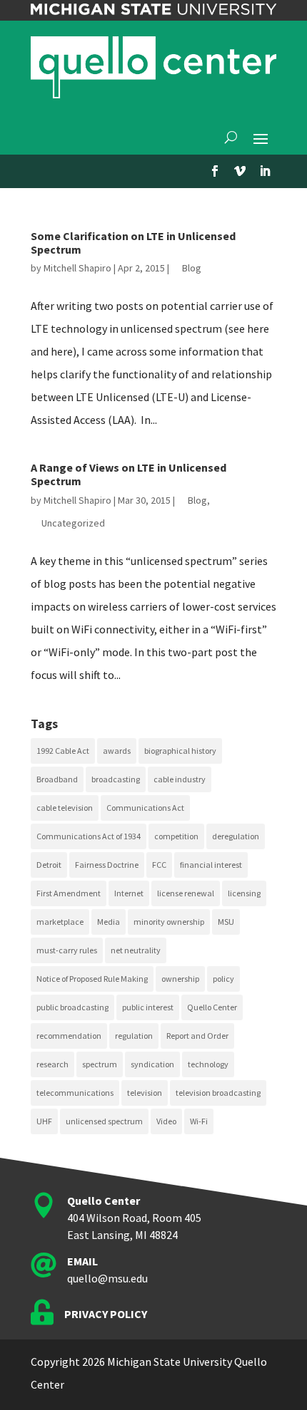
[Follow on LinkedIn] (264, 171)
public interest (147, 1007)
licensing (244, 893)
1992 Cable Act (62, 750)
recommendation (68, 1035)
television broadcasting (218, 1092)
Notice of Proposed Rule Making (92, 978)
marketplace (60, 921)
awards (117, 750)
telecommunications (75, 1092)
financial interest (211, 864)
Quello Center (212, 1007)
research (52, 1064)
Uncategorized (73, 523)
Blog (191, 267)
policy (223, 978)
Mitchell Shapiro (77, 267)
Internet (129, 893)
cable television (64, 807)
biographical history (180, 750)
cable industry (180, 779)
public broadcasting (72, 1007)
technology (208, 1064)
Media (108, 921)
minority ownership (169, 921)
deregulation (235, 836)
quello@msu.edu (107, 1278)
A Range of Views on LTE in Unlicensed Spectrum (128, 474)
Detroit (48, 864)
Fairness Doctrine (107, 864)
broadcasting (115, 779)
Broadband (57, 779)
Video (166, 1121)
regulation (134, 1035)
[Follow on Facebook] (214, 171)
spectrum (99, 1064)
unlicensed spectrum (104, 1121)
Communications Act (145, 807)
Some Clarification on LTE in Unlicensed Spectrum (133, 242)
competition (176, 836)
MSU (226, 921)
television (144, 1092)
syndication (152, 1064)
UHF (44, 1121)
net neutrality (136, 950)
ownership (180, 978)
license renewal (185, 893)
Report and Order (197, 1035)
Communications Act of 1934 (88, 836)
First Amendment (68, 893)
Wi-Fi (199, 1121)
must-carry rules (66, 950)
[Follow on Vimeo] (239, 171)
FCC (159, 864)
